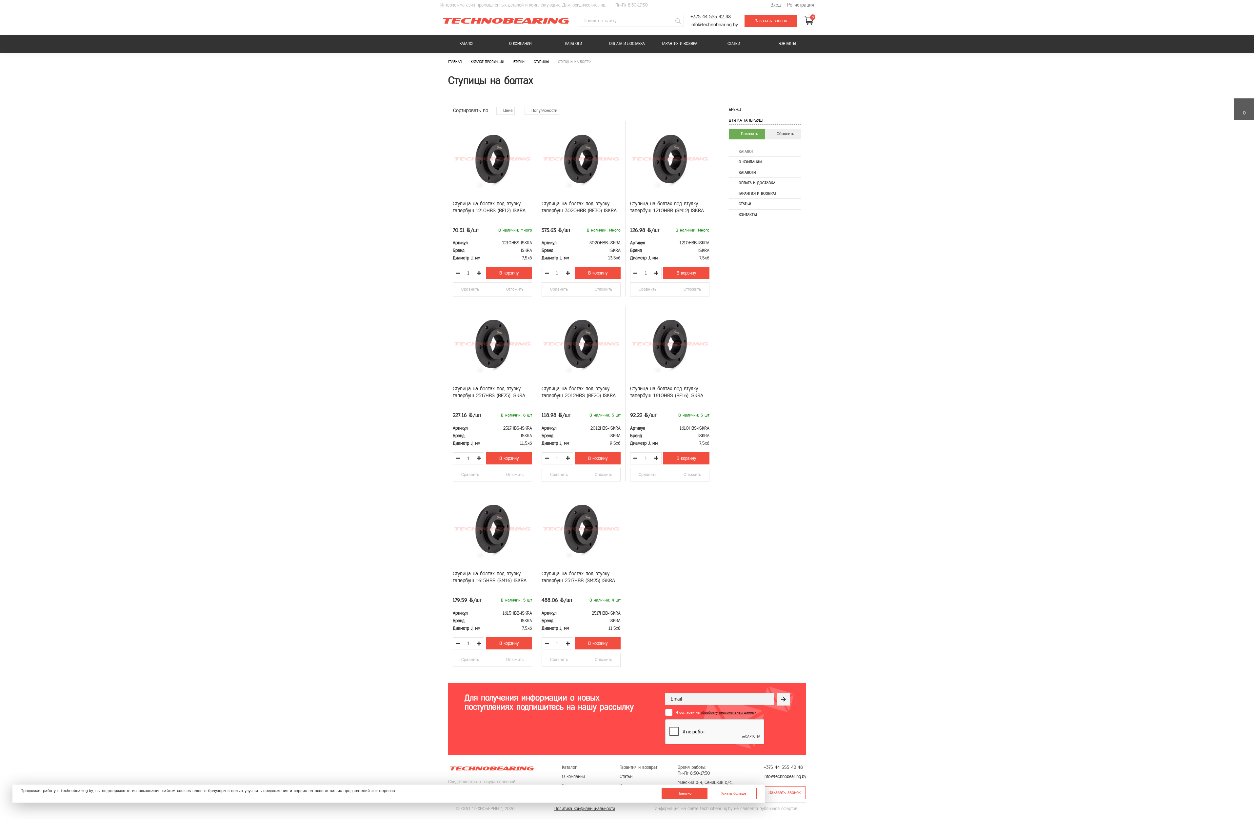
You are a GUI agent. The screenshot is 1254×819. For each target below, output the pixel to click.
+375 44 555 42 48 (710, 16)
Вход (775, 5)
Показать (748, 134)
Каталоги (573, 44)
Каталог (467, 44)
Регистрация (800, 5)
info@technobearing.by (714, 24)
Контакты (787, 44)
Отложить (515, 289)
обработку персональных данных (728, 712)
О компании (520, 44)
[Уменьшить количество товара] (458, 273)
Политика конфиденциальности (584, 808)
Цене (507, 110)
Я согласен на (716, 712)
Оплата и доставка (627, 44)
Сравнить (470, 289)
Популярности (543, 110)
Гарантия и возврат (680, 44)
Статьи (733, 44)
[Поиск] (678, 21)
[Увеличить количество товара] (479, 273)
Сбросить (784, 134)
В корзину (509, 273)
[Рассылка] (783, 699)
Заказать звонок (771, 20)
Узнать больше (733, 793)
